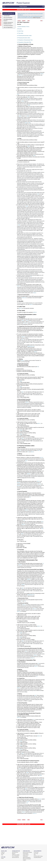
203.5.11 (39, 423)
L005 (28, 116)
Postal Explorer (23, 2)
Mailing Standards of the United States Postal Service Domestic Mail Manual (30, 14)
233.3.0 (20, 564)
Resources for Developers (27, 858)
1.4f (23, 520)
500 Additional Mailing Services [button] (8, 20)
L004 (26, 122)
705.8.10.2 (24, 297)
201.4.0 (39, 799)
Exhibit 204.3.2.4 (31, 346)
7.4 (21, 601)
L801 (29, 122)
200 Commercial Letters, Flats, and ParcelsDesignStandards (30, 16)
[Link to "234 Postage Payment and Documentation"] (19, 20)
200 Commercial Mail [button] (8, 17)
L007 (28, 801)
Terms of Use (36, 853)
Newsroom (13, 853)
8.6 (26, 651)
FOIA (34, 854)
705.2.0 (34, 292)
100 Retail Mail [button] (6, 15)
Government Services (15, 857)
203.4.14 (24, 604)
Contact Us (3, 852)
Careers (2, 858)
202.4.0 (18, 482)
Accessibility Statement (37, 857)
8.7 (33, 719)
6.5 (30, 497)
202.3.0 (35, 351)
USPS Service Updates (15, 854)
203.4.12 (34, 608)
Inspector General (25, 854)
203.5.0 (20, 308)
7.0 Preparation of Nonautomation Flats (24, 40)
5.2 (30, 321)
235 (27, 320)
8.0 (38, 663)
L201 (23, 339)
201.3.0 (41, 457)
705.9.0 (41, 73)
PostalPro (24, 860)
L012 (18, 94)
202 (35, 695)
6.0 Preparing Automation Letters (23, 37)
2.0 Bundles (19, 28)
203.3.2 (26, 510)
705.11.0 (20, 75)
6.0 (20, 450)
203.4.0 (31, 304)
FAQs (2, 854)
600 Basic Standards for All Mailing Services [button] (8, 23)
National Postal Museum (26, 857)
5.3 (26, 323)
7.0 (43, 563)
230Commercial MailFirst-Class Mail (25, 17)
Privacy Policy (36, 852)
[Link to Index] (28, 20)
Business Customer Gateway (27, 852)
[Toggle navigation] (4, 6)
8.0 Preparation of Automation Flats (24, 42)
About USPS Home (15, 852)
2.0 (31, 276)
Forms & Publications (15, 856)
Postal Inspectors (25, 853)
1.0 (25, 461)
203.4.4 (27, 402)
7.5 (25, 601)
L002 (28, 97)
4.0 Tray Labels (20, 33)
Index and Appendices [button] (8, 27)
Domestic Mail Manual (8, 13)
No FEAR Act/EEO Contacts (38, 856)
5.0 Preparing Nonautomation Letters (24, 35)
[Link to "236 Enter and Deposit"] (41, 20)
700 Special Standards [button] (8, 25)
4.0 (28, 451)
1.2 (36, 676)
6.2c (26, 460)
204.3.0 (23, 336)
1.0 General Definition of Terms (23, 26)
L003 (29, 105)
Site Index (2, 853)
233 (23, 320)
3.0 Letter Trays (20, 31)
